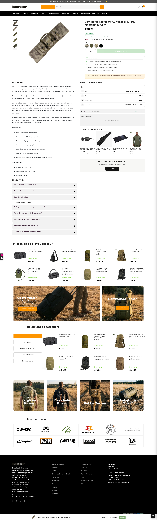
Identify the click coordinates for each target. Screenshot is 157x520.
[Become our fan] (12, 501)
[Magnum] (46, 441)
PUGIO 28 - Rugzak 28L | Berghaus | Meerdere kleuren (101, 269)
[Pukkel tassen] (95, 395)
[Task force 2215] (111, 441)
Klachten (84, 471)
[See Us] (20, 501)
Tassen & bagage (58, 464)
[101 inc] (132, 441)
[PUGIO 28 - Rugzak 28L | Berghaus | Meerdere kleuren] (87, 274)
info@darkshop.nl (124, 475)
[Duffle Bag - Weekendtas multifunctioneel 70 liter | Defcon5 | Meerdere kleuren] (53, 274)
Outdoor (16, 13)
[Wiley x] (46, 429)
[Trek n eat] (132, 429)
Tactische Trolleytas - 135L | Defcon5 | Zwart (35, 250)
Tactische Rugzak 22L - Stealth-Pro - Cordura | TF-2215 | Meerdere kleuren (137, 270)
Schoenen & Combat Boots (61, 474)
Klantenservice (86, 464)
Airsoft (54, 490)
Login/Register (139, 7)
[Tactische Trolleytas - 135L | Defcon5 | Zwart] (19, 255)
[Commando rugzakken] (123, 303)
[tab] (15, 23)
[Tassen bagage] (128, 395)
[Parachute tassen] (62, 395)
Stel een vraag (112, 168)
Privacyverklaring (87, 480)
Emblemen (55, 477)
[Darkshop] (19, 6)
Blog (82, 477)
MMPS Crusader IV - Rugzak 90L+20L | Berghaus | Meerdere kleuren (102, 252)
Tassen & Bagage (53, 13)
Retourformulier (86, 474)
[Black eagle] (67, 429)
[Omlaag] (15, 49)
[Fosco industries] (89, 441)
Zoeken (102, 7)
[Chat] (153, 516)
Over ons (84, 467)
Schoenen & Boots (37, 13)
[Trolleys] (56, 303)
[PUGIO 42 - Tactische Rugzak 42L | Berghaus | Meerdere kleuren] (120, 363)
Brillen (104, 13)
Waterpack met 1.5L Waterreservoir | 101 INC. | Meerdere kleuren (34, 270)
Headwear (65, 13)
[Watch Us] (16, 501)
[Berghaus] (28, 395)
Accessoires (85, 13)
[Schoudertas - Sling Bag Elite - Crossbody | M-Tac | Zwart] (53, 255)
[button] (108, 36)
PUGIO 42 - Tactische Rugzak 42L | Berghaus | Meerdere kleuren (136, 358)
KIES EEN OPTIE (122, 51)
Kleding (26, 13)
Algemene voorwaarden (89, 484)
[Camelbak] (67, 441)
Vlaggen (55, 467)
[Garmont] (89, 429)
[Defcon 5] (111, 429)
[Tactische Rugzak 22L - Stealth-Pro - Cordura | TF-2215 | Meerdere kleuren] (121, 274)
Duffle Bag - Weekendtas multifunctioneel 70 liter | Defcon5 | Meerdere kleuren (68, 271)
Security (55, 494)
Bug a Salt (96, 13)
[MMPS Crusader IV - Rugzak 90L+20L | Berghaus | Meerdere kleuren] (87, 255)
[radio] (87, 46)
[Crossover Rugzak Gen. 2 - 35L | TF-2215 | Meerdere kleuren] (121, 255)
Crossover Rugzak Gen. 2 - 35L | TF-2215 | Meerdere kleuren (137, 251)
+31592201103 (119, 473)
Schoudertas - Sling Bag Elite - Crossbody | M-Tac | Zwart (69, 251)
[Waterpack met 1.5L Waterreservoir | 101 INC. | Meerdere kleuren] (19, 274)
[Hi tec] (24, 429)
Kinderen (75, 13)
